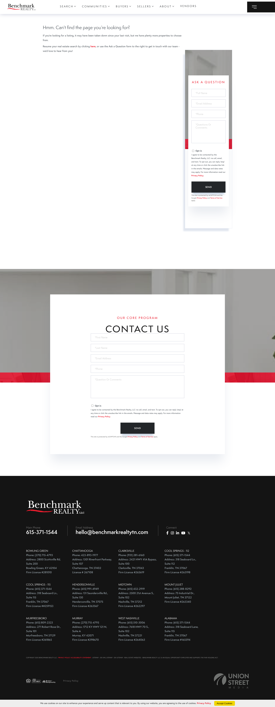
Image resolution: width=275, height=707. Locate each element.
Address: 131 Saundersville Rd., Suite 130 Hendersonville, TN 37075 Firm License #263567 (90, 599)
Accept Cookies (224, 703)
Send (208, 187)
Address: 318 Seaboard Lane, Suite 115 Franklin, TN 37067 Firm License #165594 (181, 633)
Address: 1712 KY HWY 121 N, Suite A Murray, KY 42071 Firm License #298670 (89, 633)
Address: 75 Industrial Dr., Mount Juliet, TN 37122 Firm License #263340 (180, 597)
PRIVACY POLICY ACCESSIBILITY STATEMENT (74, 658)
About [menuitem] (166, 6)
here (92, 46)
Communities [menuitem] (94, 6)
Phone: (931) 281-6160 (131, 555)
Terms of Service (216, 198)
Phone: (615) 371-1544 (177, 555)
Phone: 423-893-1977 (85, 555)
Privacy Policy (197, 175)
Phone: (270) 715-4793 (39, 555)
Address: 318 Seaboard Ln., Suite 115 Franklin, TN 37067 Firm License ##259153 (42, 599)
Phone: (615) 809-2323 (39, 622)
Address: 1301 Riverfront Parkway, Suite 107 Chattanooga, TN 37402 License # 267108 (92, 566)
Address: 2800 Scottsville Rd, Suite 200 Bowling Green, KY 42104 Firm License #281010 (43, 566)
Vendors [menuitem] (188, 6)
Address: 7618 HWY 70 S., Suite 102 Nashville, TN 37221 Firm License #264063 (133, 633)
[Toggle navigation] (261, 7)
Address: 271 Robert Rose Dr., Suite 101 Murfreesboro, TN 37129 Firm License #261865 (43, 633)
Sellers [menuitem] (144, 6)
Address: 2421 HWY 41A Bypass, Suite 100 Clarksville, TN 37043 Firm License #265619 (137, 566)
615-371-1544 (41, 532)
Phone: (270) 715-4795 (85, 622)
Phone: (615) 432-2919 (131, 589)
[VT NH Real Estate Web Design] (231, 681)
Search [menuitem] (66, 6)
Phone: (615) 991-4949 (85, 589)
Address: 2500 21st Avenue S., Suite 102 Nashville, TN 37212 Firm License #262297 (136, 599)
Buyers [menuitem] (122, 6)
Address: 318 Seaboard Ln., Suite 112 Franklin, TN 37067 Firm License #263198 (180, 566)
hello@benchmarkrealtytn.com (112, 532)
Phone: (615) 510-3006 (131, 622)
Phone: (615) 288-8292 (178, 589)
